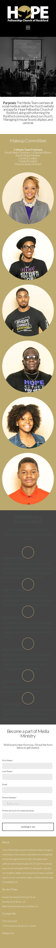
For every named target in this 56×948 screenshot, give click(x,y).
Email (4, 784)
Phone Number (9, 797)
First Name (7, 760)
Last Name (7, 771)
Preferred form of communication (18, 810)
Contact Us (28, 826)
